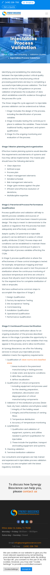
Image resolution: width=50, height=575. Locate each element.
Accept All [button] (26, 569)
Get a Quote (9, 7)
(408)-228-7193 (30, 546)
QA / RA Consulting (18, 54)
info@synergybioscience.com (27, 543)
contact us (30, 491)
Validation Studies (38, 54)
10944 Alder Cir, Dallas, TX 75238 (16, 528)
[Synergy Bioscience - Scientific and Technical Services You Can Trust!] (11, 13)
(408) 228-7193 (12, 2)
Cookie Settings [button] (11, 569)
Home (4, 54)
